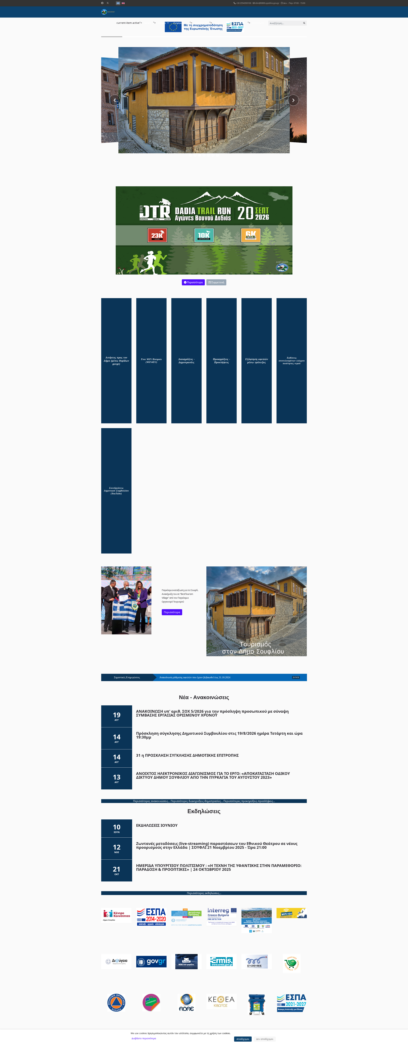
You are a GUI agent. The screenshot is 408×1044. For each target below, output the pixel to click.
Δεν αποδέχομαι (264, 1038)
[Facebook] (102, 2)
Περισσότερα (194, 282)
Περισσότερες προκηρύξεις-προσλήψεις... (249, 801)
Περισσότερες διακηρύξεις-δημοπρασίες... (197, 801)
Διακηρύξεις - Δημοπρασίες (186, 361)
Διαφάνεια (199, 23)
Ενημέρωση (179, 23)
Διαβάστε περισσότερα (144, 1038)
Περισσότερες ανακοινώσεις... (151, 801)
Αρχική (147, 23)
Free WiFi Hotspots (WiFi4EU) (151, 360)
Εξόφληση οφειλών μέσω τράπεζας (256, 361)
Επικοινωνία (258, 23)
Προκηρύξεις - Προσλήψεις (221, 361)
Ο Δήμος (162, 23)
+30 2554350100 (243, 3)
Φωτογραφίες (239, 23)
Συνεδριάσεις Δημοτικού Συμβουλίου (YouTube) (116, 491)
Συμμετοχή (217, 282)
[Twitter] (108, 2)
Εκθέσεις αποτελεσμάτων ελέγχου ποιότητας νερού (292, 361)
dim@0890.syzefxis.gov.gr (267, 3)
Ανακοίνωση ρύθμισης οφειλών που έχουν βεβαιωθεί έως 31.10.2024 (194, 677)
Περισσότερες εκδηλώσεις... (204, 893)
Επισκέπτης (219, 23)
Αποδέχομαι (243, 1038)
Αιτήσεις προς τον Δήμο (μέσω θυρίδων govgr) (116, 360)
